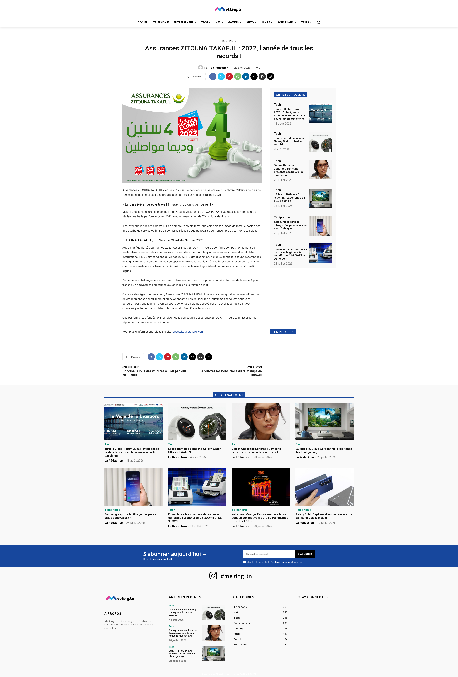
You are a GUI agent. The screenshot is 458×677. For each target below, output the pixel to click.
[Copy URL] (270, 76)
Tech (277, 104)
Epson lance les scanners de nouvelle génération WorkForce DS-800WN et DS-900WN (290, 253)
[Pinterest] (229, 76)
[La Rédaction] (201, 67)
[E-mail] (254, 76)
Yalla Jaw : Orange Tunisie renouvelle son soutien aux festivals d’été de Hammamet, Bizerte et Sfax (260, 518)
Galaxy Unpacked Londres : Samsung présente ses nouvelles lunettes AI (288, 170)
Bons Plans (229, 41)
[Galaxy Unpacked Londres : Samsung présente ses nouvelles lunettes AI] (320, 169)
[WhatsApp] (237, 76)
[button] (318, 22)
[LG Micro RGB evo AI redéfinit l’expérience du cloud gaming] (320, 198)
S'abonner (305, 554)
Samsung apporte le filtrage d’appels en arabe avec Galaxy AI (290, 225)
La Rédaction (219, 67)
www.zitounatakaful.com (188, 331)
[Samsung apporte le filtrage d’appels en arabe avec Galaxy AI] (320, 226)
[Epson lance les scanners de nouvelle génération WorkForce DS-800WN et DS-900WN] (320, 253)
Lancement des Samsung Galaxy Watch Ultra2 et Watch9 (290, 141)
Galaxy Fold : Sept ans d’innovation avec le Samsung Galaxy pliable (323, 516)
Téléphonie (282, 217)
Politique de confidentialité (286, 561)
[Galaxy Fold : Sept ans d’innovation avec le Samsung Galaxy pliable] (324, 487)
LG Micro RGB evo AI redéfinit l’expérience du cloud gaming (289, 198)
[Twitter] (221, 76)
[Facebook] (212, 76)
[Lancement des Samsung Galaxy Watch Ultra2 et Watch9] (320, 142)
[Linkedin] (245, 76)
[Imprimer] (262, 76)
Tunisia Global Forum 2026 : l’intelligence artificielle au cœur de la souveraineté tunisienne (289, 113)
